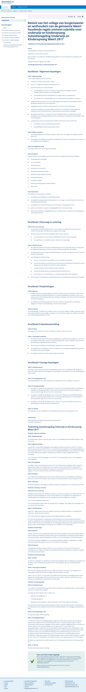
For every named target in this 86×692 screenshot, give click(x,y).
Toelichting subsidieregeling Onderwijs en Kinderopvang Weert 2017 (12, 45)
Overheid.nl (5, 7)
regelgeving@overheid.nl (43, 667)
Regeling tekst (5, 20)
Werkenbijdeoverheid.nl (71, 686)
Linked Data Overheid (50, 683)
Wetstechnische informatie (8, 17)
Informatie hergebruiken (31, 681)
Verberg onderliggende (2, 30)
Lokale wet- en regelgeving (12, 11)
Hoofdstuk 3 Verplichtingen (9, 35)
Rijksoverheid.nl (69, 683)
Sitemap (27, 686)
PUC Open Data (49, 684)
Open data (47, 681)
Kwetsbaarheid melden (30, 688)
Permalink (70, 16)
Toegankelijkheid (29, 684)
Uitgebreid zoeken (23, 11)
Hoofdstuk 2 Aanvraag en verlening (11, 33)
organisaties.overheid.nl (43, 662)
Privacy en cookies (29, 683)
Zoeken (14, 7)
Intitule (5, 28)
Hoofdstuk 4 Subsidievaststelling (10, 37)
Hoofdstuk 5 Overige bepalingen (10, 40)
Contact (6, 683)
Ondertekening (7, 42)
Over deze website (8, 681)
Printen (79, 16)
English (6, 684)
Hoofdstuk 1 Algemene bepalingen (11, 30)
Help (5, 686)
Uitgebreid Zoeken (22, 7)
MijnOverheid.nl (69, 681)
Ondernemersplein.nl (70, 684)
